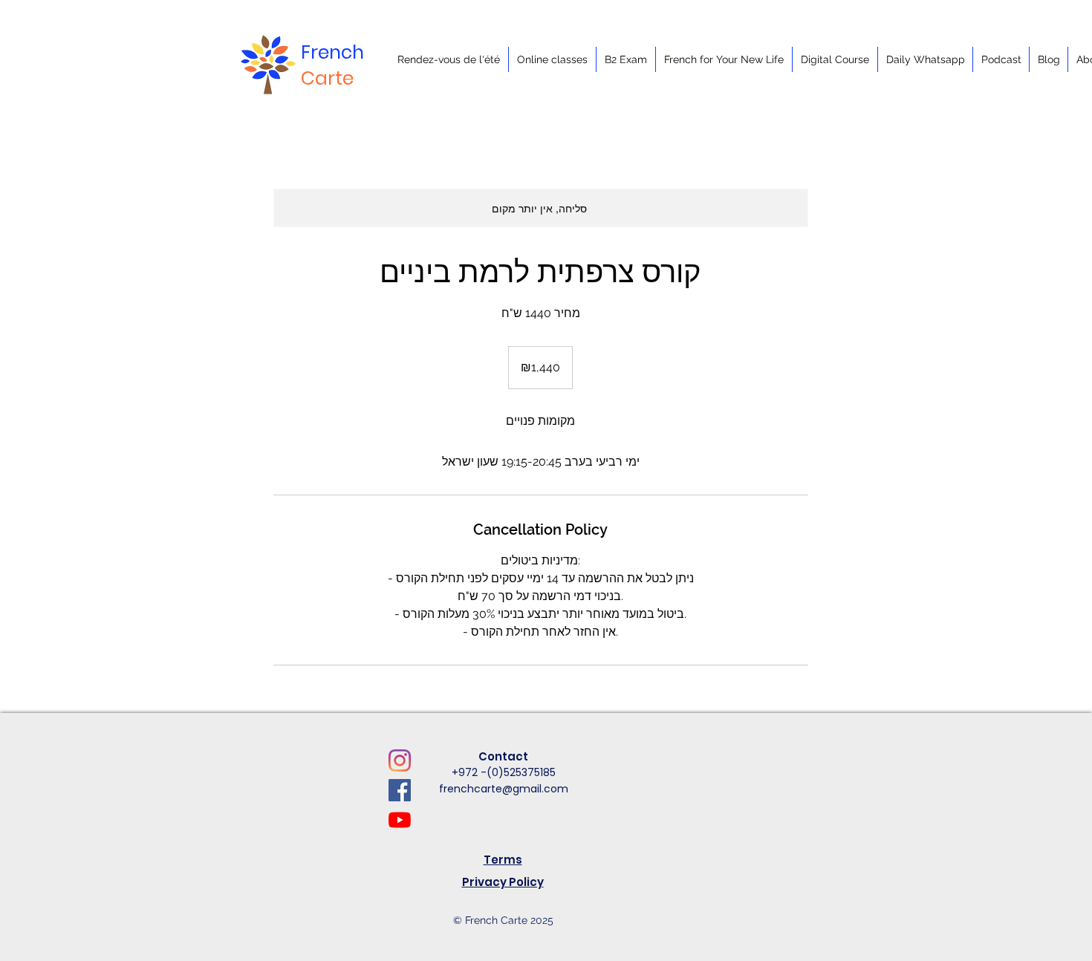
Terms (503, 859)
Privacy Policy (503, 882)
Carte (327, 78)
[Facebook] (400, 790)
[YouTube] (400, 820)
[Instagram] (400, 760)
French (332, 52)
